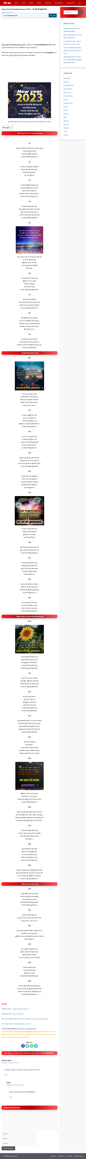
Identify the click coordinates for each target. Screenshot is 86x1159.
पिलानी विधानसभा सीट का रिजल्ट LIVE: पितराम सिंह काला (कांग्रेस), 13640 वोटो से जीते (73, 59)
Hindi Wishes (68, 96)
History (66, 99)
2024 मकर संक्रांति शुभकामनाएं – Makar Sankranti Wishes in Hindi (73, 50)
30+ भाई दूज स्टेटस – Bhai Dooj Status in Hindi (16, 1024)
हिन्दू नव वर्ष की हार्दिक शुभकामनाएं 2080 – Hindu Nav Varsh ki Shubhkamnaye (25, 1019)
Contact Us (61, 1156)
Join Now (53, 15)
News (16, 3)
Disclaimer (69, 1156)
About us (53, 1156)
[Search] (80, 12)
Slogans (39, 3)
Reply (5, 1074)
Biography (67, 78)
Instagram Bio (71, 3)
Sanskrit (66, 121)
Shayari (66, 124)
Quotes (31, 3)
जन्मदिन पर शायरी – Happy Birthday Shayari (15, 1009)
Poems (66, 110)
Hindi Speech (68, 89)
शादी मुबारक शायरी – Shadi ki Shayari (13, 1014)
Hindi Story (48, 3)
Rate (65, 117)
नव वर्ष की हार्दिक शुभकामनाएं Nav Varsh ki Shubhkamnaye (19, 1029)
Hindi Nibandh (59, 3)
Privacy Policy (78, 1156)
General (66, 82)
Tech (79, 3)
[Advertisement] (29, 31)
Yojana (24, 3)
